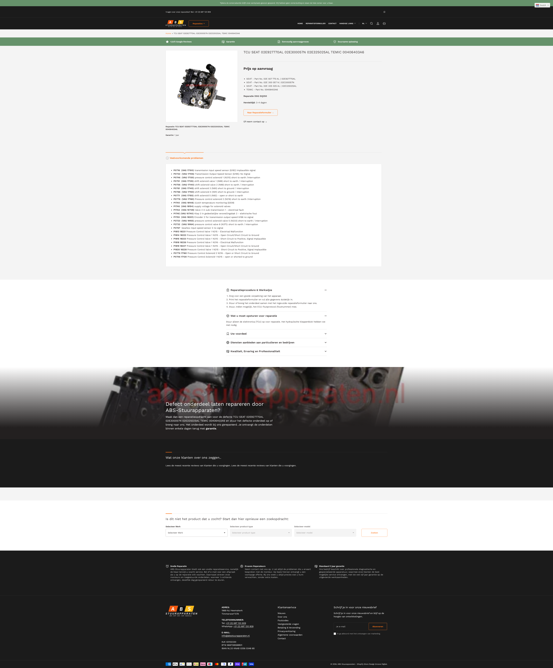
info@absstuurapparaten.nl (236, 635)
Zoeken (374, 533)
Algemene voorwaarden (290, 635)
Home (168, 33)
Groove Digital (381, 664)
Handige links (346, 23)
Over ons (282, 617)
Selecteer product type (241, 526)
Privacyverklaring (286, 631)
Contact (332, 23)
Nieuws (281, 613)
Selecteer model (302, 526)
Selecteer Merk (173, 526)
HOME (300, 23)
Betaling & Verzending (289, 627)
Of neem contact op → (255, 121)
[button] (542, 5)
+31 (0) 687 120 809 (236, 623)
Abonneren (377, 626)
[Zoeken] (371, 23)
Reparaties (198, 23)
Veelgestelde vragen (288, 624)
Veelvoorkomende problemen (186, 158)
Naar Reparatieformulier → (260, 112)
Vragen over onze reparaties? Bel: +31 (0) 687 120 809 (188, 12)
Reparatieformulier (315, 23)
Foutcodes (283, 620)
